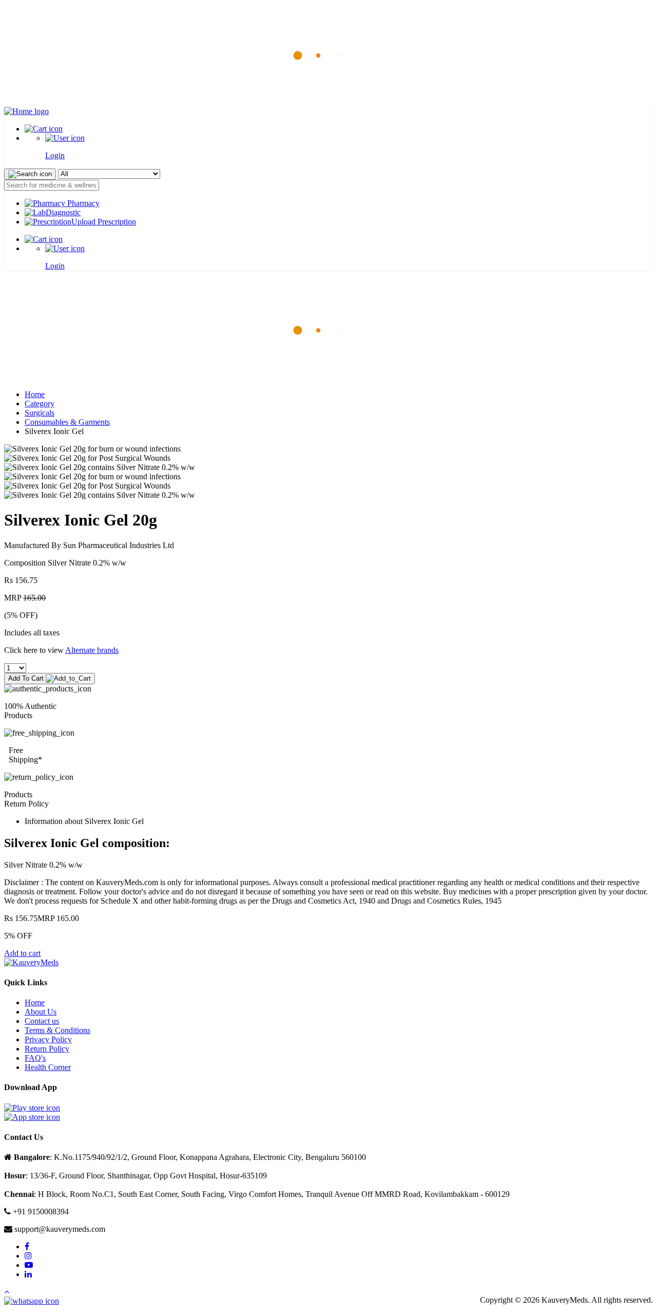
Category (39, 403)
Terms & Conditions (57, 1030)
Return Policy (47, 1048)
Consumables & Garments (67, 422)
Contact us (42, 1021)
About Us (40, 1011)
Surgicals (39, 412)
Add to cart (22, 953)
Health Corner (48, 1067)
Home (35, 394)
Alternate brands (92, 650)
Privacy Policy (48, 1039)
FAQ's (35, 1058)
